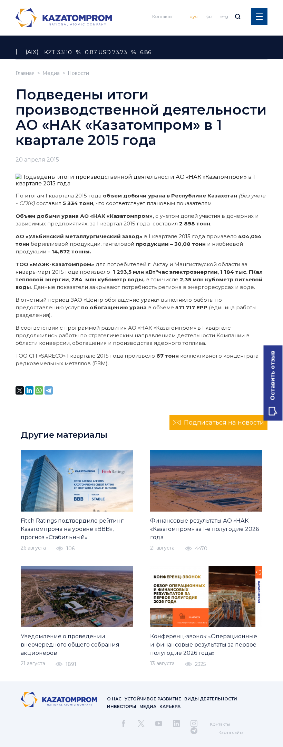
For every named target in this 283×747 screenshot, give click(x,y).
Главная (25, 73)
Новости (78, 73)
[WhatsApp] (39, 390)
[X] (20, 390)
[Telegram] (49, 390)
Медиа (51, 73)
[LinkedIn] (29, 390)
